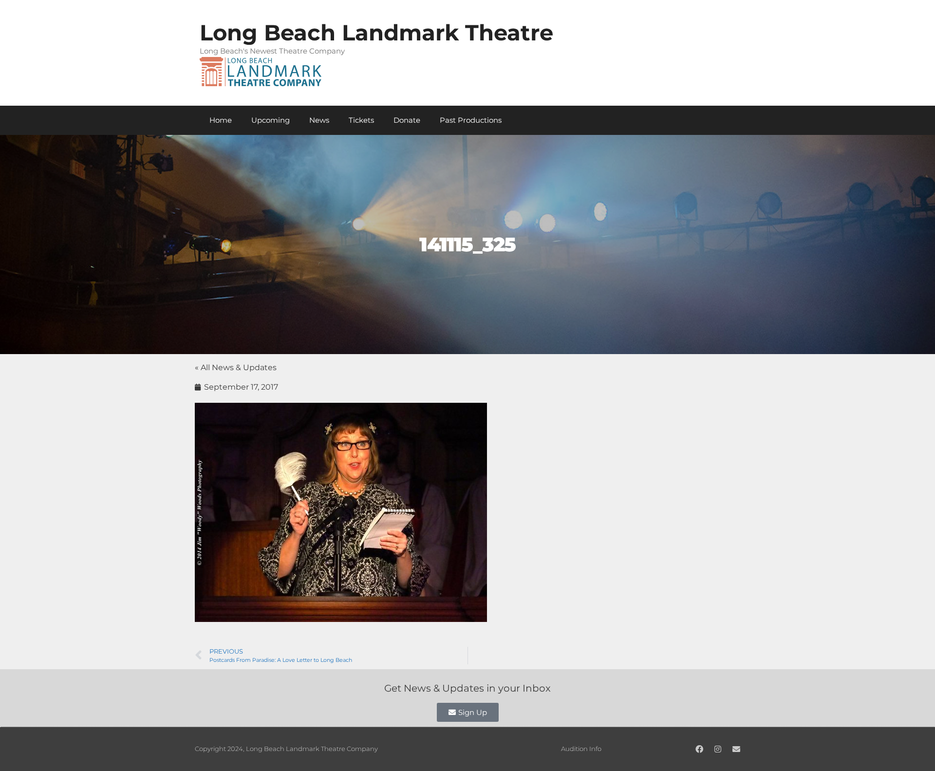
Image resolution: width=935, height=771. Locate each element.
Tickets (361, 120)
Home (220, 120)
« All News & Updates (236, 367)
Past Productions (471, 120)
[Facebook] (699, 749)
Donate (406, 120)
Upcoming (270, 120)
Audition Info (581, 748)
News (319, 120)
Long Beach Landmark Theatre (376, 32)
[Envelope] (736, 749)
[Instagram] (718, 749)
